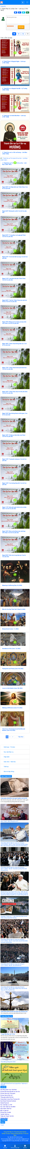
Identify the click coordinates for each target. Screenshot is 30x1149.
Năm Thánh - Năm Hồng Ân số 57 (9, 821)
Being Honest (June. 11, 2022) (10, 629)
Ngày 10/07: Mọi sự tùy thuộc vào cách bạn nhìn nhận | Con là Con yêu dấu (13, 532)
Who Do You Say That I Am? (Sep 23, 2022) (13, 609)
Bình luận (21, 27)
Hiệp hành (6, 757)
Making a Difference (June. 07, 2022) (12, 707)
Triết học (6, 766)
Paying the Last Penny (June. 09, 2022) (12, 668)
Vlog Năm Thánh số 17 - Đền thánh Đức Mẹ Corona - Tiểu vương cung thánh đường (14, 917)
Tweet (2, 1125)
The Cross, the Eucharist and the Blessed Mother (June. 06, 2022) (13, 729)
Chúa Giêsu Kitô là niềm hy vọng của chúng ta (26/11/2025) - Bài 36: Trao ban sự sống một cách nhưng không (14, 869)
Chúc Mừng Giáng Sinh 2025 (8, 1061)
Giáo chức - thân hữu (10, 762)
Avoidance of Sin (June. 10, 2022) (11, 648)
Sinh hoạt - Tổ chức (9, 747)
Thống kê (4, 1120)
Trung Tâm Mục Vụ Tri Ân (8, 1034)
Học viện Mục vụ (8, 752)
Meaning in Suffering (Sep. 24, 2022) (12, 585)
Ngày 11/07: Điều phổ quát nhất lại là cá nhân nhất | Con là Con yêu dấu (14, 508)
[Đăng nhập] (22, 2)
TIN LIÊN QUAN (6, 38)
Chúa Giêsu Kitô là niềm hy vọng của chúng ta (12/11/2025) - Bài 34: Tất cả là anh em (12, 964)
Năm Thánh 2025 (6, 776)
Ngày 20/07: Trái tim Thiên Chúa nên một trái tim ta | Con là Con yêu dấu (14, 301)
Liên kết (3, 1087)
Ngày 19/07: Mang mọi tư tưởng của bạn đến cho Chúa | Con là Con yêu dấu (14, 322)
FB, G (2, 1122)
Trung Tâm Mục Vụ (6, 1016)
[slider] (10, 26)
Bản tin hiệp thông (9, 771)
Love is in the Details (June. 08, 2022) (12, 688)
